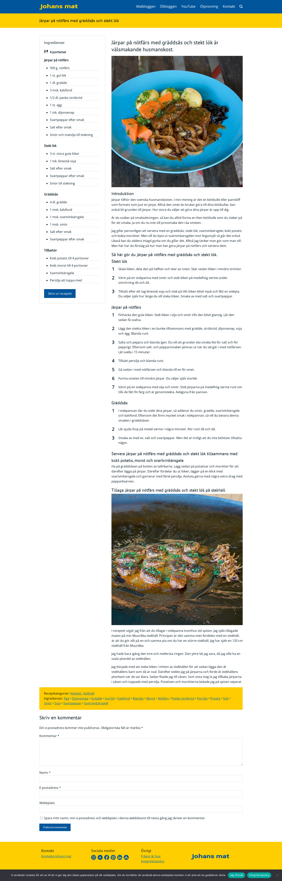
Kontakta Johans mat (56, 856)
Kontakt (229, 6)
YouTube (188, 6)
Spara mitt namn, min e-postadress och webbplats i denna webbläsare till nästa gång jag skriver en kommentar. (124, 818)
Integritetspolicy (152, 861)
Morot (150, 698)
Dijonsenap (80, 698)
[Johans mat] (58, 8)
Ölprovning (209, 6)
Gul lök (110, 698)
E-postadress (50, 788)
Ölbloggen (168, 6)
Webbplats (47, 803)
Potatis (215, 698)
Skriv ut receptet (60, 293)
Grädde (96, 698)
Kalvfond (123, 698)
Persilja (202, 698)
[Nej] (277, 875)
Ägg (66, 698)
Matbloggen (145, 6)
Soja (57, 703)
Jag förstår (236, 875)
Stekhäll (88, 693)
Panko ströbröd (183, 698)
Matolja (138, 698)
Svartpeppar (72, 703)
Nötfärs (163, 698)
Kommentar (49, 736)
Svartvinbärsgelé (96, 703)
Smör (48, 703)
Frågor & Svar (151, 856)
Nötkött (76, 693)
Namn (45, 772)
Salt (225, 698)
